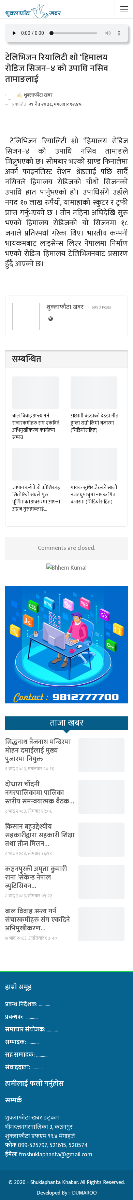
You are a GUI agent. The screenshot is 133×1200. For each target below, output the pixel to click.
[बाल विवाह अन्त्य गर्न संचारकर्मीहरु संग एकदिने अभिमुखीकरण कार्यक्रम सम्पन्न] (35, 392)
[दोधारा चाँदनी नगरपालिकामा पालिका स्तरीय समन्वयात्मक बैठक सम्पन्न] (101, 797)
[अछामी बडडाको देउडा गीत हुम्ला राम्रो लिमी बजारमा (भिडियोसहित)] (94, 392)
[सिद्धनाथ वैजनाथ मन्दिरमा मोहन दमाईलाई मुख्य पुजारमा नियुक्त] (101, 755)
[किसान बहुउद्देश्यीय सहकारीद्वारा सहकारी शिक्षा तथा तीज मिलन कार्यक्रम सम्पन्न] (101, 840)
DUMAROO (84, 1193)
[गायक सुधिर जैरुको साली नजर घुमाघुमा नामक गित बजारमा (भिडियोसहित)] (94, 464)
